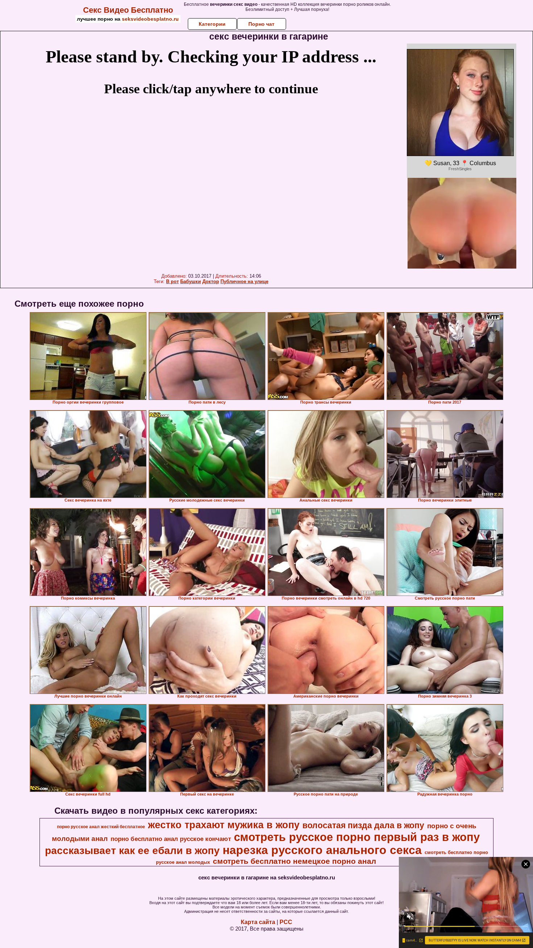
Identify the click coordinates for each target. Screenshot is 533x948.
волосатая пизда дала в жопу (363, 825)
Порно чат (261, 24)
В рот (172, 281)
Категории (212, 24)
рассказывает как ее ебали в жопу (132, 850)
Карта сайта (258, 922)
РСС (286, 922)
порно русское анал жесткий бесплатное (101, 826)
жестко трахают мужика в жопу (223, 825)
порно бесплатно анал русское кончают (171, 838)
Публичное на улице (244, 281)
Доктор (210, 281)
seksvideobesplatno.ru (150, 19)
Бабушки (190, 281)
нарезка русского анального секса (322, 850)
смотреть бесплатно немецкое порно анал (294, 861)
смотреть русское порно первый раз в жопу (357, 837)
